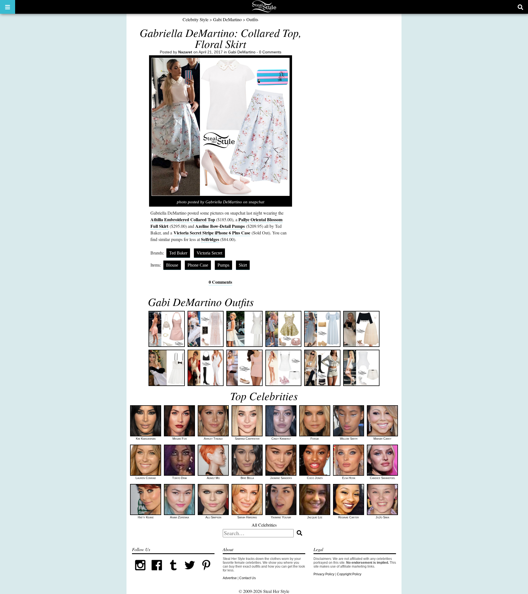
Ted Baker (178, 253)
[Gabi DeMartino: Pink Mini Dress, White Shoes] (166, 329)
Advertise (230, 578)
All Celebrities (264, 525)
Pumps (223, 265)
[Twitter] (190, 572)
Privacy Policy (324, 574)
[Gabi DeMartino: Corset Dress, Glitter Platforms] (283, 329)
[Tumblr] (173, 572)
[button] (7, 7)
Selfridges (210, 239)
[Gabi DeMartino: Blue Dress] (322, 329)
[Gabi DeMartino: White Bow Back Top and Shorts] (283, 367)
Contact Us (247, 578)
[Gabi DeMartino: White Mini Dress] (244, 329)
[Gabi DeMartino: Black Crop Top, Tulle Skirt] (361, 329)
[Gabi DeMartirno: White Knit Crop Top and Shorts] (322, 367)
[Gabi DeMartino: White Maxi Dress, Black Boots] (205, 367)
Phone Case (198, 265)
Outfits (252, 19)
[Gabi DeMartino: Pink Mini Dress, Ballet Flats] (244, 367)
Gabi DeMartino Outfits (201, 301)
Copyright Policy (349, 574)
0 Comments (270, 52)
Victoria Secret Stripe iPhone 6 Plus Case (212, 232)
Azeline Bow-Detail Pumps (220, 226)
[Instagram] (140, 572)
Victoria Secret (209, 253)
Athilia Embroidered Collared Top (182, 219)
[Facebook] (156, 572)
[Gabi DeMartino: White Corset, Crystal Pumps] (361, 367)
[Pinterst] (206, 572)
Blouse (172, 265)
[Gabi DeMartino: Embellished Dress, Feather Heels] (205, 329)
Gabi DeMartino (227, 19)
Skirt (243, 265)
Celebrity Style (195, 19)
